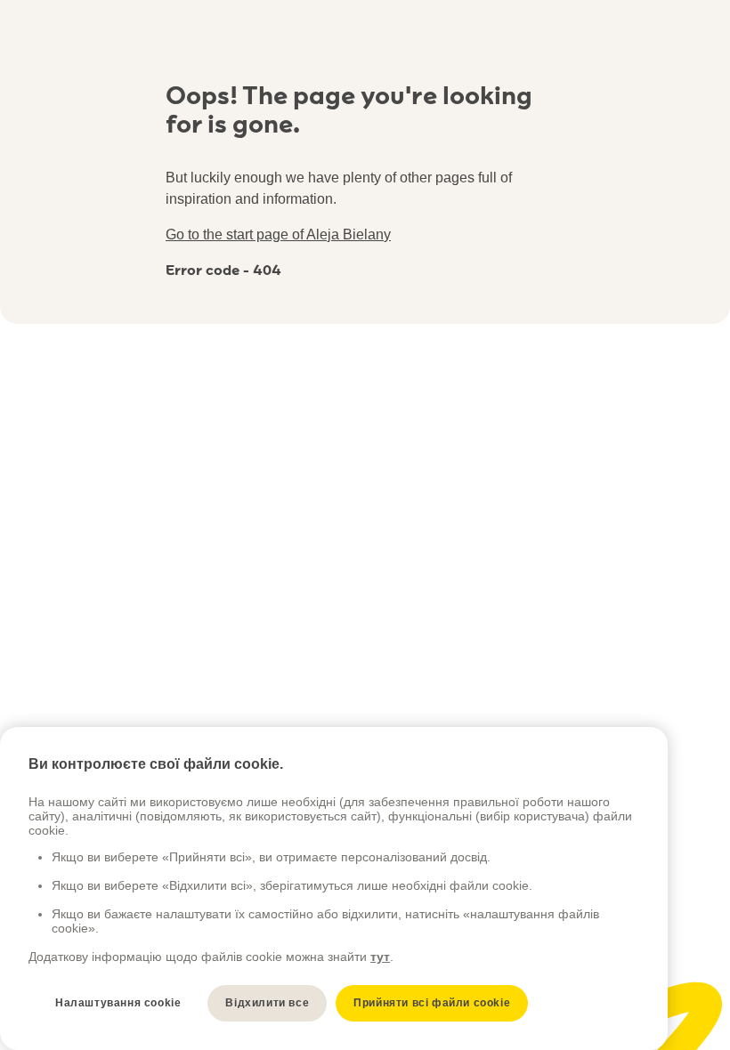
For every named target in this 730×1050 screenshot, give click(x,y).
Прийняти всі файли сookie (431, 1003)
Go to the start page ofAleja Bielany (278, 234)
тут (380, 956)
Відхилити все (267, 1003)
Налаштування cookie (118, 1003)
